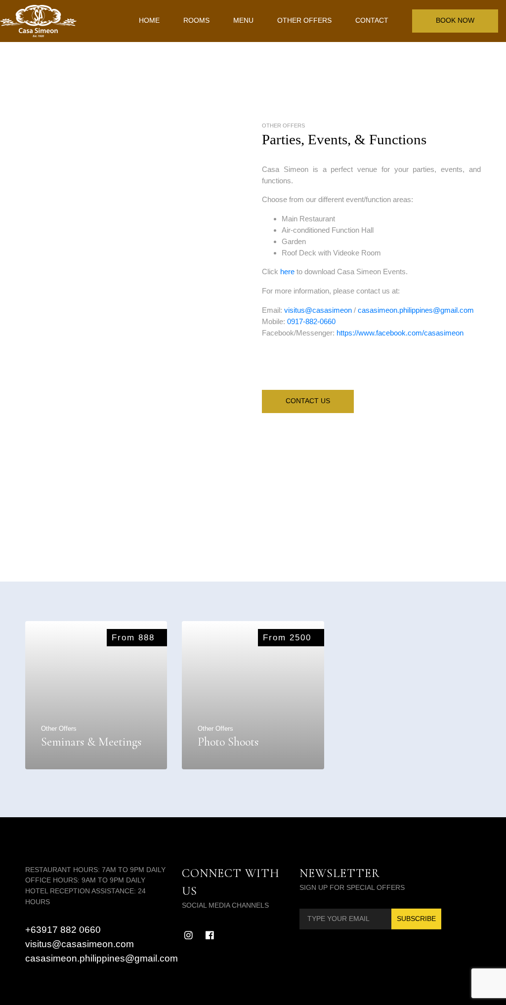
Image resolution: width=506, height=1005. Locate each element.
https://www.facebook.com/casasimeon (400, 333)
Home (149, 20)
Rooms (196, 20)
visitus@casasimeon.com (79, 944)
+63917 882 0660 (63, 929)
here (288, 271)
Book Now (455, 20)
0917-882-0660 (311, 321)
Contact (371, 20)
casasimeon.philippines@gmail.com (416, 310)
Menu (243, 20)
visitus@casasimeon (318, 310)
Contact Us (308, 401)
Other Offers (304, 20)
